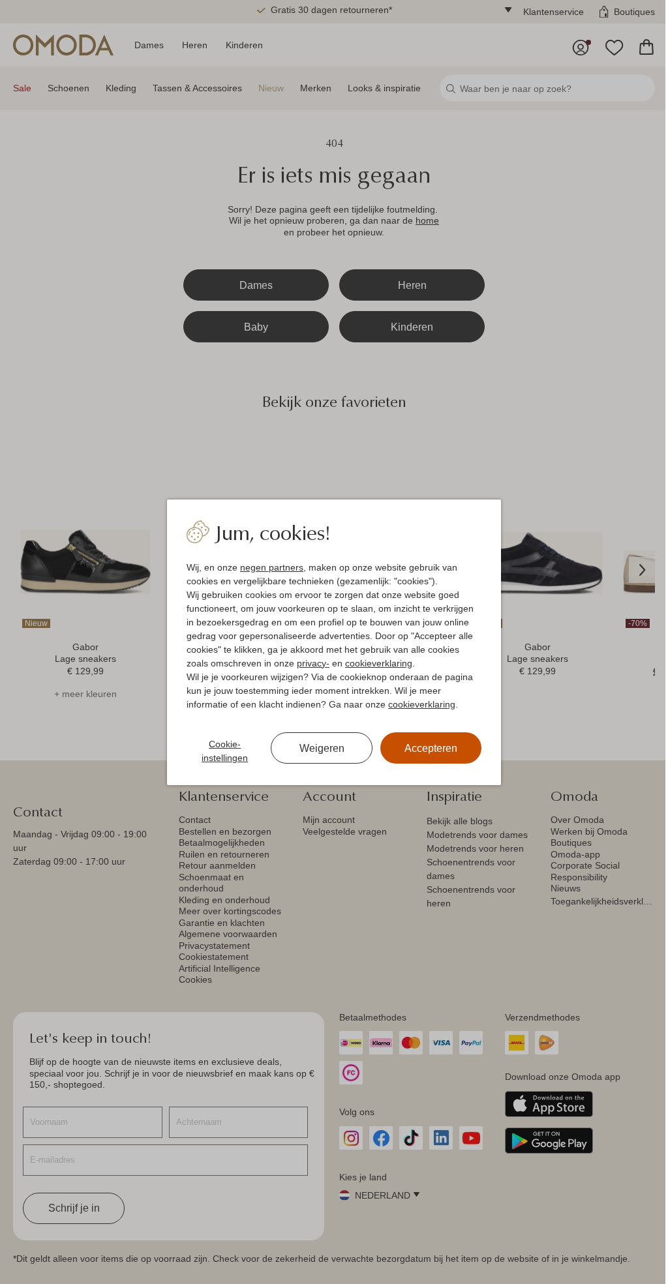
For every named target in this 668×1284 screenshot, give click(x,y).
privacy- (313, 663)
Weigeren (321, 748)
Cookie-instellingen (225, 751)
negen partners (271, 567)
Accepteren (430, 748)
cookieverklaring (378, 663)
